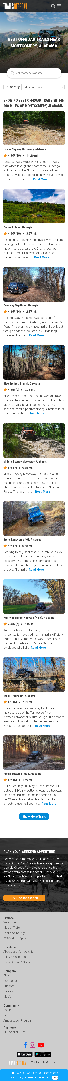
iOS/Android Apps (14, 938)
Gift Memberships (14, 957)
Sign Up (8, 1015)
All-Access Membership (18, 951)
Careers (8, 991)
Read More (40, 179)
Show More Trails (34, 816)
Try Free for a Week (24, 898)
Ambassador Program (17, 1020)
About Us (9, 975)
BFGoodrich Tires (14, 1032)
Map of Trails (11, 927)
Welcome (9, 922)
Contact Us (10, 980)
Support (8, 986)
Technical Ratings (14, 933)
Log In (7, 1010)
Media (7, 996)
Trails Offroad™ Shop (16, 962)
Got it (55, 1077)
